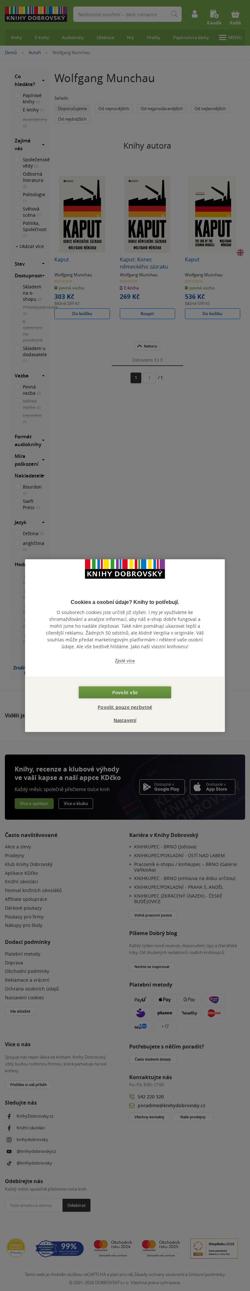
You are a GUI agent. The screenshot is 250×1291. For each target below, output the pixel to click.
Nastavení (125, 720)
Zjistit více (125, 660)
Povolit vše (125, 692)
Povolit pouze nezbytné (125, 707)
